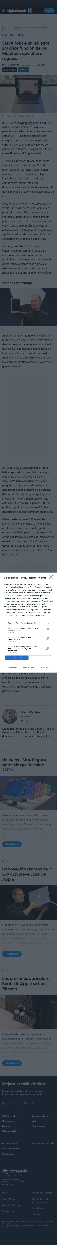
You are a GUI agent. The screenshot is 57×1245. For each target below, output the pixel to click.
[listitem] (28, 623)
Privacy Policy (43, 667)
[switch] (47, 629)
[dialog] (28, 622)
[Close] (51, 578)
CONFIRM (17, 658)
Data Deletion (13, 667)
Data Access (28, 667)
